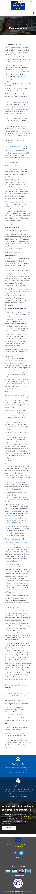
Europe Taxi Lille (15, 891)
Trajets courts (18, 764)
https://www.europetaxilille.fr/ (14, 57)
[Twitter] (21, 853)
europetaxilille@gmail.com (18, 74)
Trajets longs (18, 785)
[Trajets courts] (18, 759)
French (23, 1)
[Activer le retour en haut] (32, 890)
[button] (33, 13)
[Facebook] (14, 853)
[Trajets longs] (18, 780)
